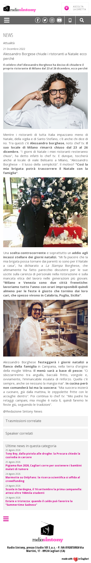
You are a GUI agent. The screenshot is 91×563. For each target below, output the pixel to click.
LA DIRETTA (79, 8)
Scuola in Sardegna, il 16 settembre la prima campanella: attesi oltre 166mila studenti (44, 491)
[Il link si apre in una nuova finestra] (37, 20)
